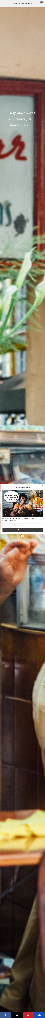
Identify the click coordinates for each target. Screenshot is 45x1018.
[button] (22, 487)
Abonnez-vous (22, 530)
